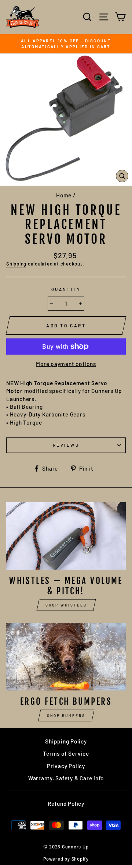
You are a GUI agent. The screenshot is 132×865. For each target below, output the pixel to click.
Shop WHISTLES (66, 605)
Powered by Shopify (66, 859)
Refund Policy (66, 803)
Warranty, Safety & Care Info (66, 778)
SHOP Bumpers (66, 715)
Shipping (16, 264)
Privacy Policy (66, 766)
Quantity (66, 289)
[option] (66, 44)
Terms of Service (66, 753)
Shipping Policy (66, 741)
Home (64, 195)
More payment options (66, 364)
